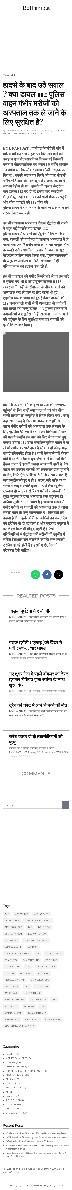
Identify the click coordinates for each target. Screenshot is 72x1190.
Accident (10, 74)
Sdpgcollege (32, 1019)
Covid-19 (32, 947)
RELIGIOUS (11, 1100)
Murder (10, 1092)
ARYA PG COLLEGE (13, 927)
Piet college (11, 1006)
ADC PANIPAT (21, 914)
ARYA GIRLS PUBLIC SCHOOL (38, 921)
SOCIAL (10, 1104)
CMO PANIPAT (11, 940)
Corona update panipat (36, 940)
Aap (7, 914)
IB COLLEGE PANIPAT (14, 980)
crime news (11, 960)
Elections (10, 1079)
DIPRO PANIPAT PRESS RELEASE (23, 1071)
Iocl (27, 986)
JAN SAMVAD (11, 993)
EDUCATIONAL (14, 1075)
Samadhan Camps (37, 1013)
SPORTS (10, 1108)
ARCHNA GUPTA (41, 914)
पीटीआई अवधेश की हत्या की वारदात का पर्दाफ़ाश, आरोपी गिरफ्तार (29, 1141)
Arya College (12, 921)
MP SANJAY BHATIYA (14, 1000)
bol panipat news (18, 133)
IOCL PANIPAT (41, 986)
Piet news (29, 1006)
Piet (54, 1000)
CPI (37, 953)
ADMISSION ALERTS (16, 1058)
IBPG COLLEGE (11, 986)
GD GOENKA (26, 973)
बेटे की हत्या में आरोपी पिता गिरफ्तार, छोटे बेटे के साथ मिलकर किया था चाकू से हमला (36, 1133)
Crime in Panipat (54, 953)
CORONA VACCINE (13, 947)
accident (58, 130)
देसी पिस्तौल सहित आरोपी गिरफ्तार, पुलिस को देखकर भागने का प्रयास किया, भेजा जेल (37, 1137)
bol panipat (44, 927)
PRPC (42, 1006)
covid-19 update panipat (17, 953)
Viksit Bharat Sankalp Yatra (19, 1026)
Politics (9, 1096)
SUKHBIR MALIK (52, 1019)
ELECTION (9, 973)
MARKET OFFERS (15, 1087)
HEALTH (10, 1083)
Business (10, 1062)
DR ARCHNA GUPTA (46, 967)
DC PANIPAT (51, 960)
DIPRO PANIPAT (12, 967)
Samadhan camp (13, 1013)
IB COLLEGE (43, 973)
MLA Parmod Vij (32, 993)
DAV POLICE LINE (31, 960)
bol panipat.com (34, 133)
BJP (30, 927)
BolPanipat (36, 7)
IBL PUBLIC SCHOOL (40, 980)
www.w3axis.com (12, 1172)
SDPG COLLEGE (12, 1019)
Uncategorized (13, 1113)
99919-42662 (51, 1168)
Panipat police (38, 1000)
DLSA (28, 967)
